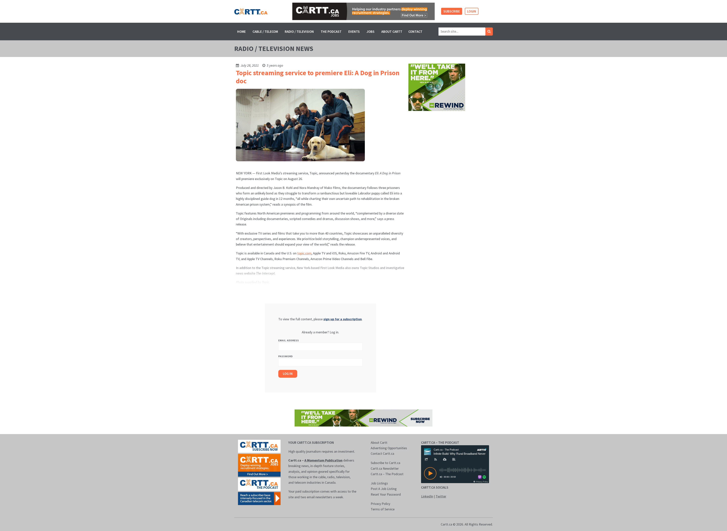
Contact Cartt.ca (382, 453)
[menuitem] (241, 31)
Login (471, 11)
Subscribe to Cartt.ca (385, 463)
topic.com (304, 253)
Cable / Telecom (265, 31)
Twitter (441, 496)
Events (354, 31)
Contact (415, 31)
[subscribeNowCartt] (259, 446)
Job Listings (379, 483)
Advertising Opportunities (389, 448)
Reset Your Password (386, 494)
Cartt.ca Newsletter (385, 468)
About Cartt (391, 31)
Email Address (288, 340)
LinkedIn (427, 496)
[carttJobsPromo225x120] (259, 465)
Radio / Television (299, 31)
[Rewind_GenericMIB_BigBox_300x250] (436, 87)
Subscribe (451, 11)
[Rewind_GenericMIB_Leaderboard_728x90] (363, 417)
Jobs (370, 31)
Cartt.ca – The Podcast (387, 474)
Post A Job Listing (384, 489)
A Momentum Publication (323, 460)
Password (285, 356)
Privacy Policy (380, 503)
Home (241, 31)
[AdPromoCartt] (259, 498)
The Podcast (331, 31)
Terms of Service (383, 509)
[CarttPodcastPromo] (259, 484)
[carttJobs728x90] (363, 11)
